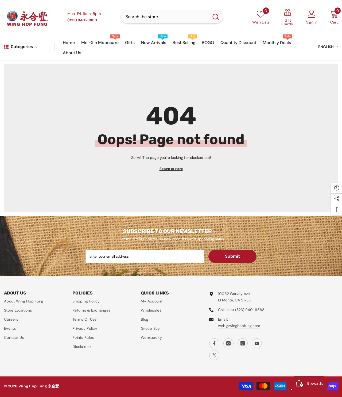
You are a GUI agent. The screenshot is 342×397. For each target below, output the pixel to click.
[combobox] (165, 16)
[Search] (172, 16)
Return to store (171, 169)
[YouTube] (257, 343)
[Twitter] (214, 355)
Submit (232, 256)
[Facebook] (214, 343)
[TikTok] (243, 343)
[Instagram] (228, 343)
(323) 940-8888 (250, 309)
